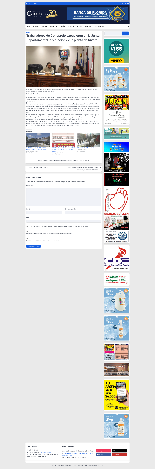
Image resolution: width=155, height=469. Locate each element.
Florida (35, 26)
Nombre (28, 209)
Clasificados (99, 26)
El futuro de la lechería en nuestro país (87, 147)
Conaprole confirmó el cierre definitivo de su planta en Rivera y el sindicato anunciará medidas (63, 149)
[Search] (128, 26)
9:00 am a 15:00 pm (46, 452)
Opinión (62, 26)
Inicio (28, 26)
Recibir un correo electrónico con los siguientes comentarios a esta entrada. (49, 233)
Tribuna (44, 26)
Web (27, 218)
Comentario (30, 186)
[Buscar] (125, 33)
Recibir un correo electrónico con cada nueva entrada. (42, 241)
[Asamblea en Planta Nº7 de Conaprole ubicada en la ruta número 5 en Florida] (38, 140)
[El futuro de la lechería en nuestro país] (88, 140)
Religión (79, 26)
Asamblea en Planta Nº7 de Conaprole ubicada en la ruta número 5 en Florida (36, 148)
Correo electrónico (70, 209)
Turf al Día (53, 26)
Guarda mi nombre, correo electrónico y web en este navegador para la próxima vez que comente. (58, 226)
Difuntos (71, 26)
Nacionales (88, 26)
